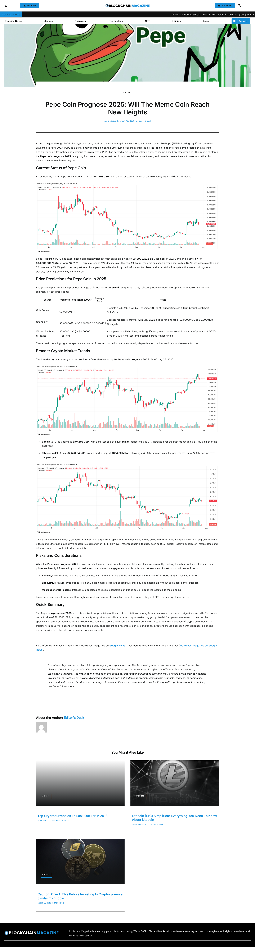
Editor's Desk (145, 121)
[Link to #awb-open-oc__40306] (6, 5)
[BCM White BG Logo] (127, 5)
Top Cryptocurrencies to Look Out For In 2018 (72, 816)
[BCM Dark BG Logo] (31, 932)
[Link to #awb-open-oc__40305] (243, 5)
